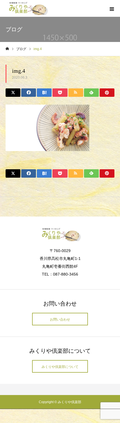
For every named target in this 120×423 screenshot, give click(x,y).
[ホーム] (7, 49)
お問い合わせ (60, 319)
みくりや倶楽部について (60, 367)
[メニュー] (111, 8)
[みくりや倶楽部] (27, 8)
